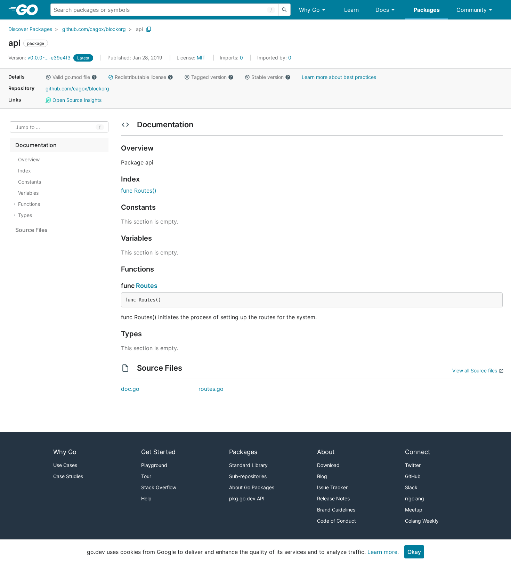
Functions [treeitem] (29, 204)
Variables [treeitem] (28, 193)
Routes (146, 285)
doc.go (130, 388)
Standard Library (248, 465)
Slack (411, 487)
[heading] (29, 9)
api (139, 29)
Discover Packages (30, 29)
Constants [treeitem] (29, 182)
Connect (417, 452)
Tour (146, 476)
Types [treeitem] (25, 215)
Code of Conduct (336, 521)
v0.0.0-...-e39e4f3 (40, 58)
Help (146, 498)
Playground (154, 465)
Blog (322, 476)
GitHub (413, 476)
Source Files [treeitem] (31, 229)
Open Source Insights (76, 100)
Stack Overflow (158, 487)
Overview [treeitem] (29, 159)
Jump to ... (28, 127)
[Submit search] (284, 9)
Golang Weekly (422, 521)
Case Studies (68, 476)
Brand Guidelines (336, 510)
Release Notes (333, 498)
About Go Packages (251, 487)
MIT (201, 58)
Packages (427, 9)
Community (471, 9)
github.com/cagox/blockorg (94, 29)
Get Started (158, 452)
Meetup (413, 510)
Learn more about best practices (339, 77)
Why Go (309, 9)
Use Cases (65, 465)
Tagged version (209, 77)
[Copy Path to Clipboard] (149, 29)
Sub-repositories (248, 476)
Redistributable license (140, 77)
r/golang (414, 498)
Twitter (413, 465)
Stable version (267, 77)
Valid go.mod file (71, 77)
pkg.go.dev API (247, 498)
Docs (382, 9)
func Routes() (138, 190)
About (326, 452)
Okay (414, 551)
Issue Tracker (332, 487)
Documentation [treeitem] (36, 145)
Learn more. (383, 551)
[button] (48, 77)
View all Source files (474, 370)
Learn (351, 9)
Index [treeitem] (24, 171)
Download (328, 465)
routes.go (211, 388)
